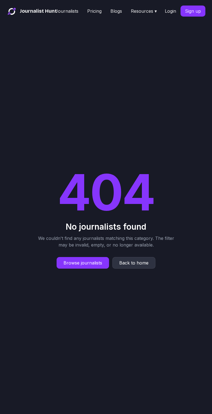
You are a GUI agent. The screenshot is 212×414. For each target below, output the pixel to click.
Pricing (94, 11)
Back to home (134, 263)
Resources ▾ (144, 11)
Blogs (116, 11)
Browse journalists (82, 263)
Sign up (193, 11)
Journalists (66, 11)
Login (170, 11)
